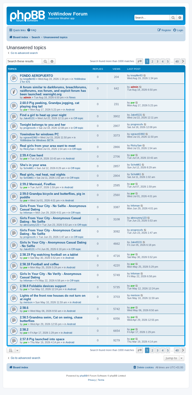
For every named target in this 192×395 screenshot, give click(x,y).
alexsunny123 (31, 224)
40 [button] (177, 61)
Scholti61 (28, 168)
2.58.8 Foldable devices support (43, 286)
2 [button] (152, 61)
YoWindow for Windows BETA (36, 140)
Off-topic (78, 118)
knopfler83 (29, 79)
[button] (139, 61)
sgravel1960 (30, 137)
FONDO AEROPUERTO (36, 76)
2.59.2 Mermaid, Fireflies (37, 184)
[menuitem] (31, 30)
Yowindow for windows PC (39, 134)
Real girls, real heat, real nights (42, 174)
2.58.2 (24, 329)
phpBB (83, 375)
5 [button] (168, 61)
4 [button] (162, 61)
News (72, 97)
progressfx (29, 127)
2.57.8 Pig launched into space (42, 339)
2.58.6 (24, 308)
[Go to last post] (144, 75)
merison (28, 302)
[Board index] (28, 15)
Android (70, 109)
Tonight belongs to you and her (43, 124)
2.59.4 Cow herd (31, 155)
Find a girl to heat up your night (43, 115)
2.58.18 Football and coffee (39, 264)
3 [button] (157, 61)
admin (27, 97)
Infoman (28, 212)
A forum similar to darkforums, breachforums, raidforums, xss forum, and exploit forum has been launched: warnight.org (53, 90)
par (25, 109)
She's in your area (33, 165)
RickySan (28, 149)
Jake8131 (29, 118)
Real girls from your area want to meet (47, 146)
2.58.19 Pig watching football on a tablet (49, 254)
